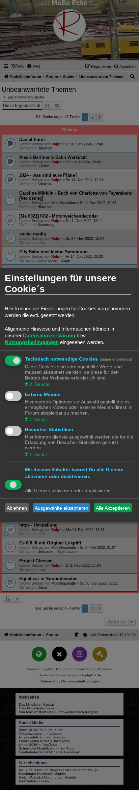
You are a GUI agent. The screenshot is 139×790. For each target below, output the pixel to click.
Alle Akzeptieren (113, 508)
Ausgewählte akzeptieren (61, 508)
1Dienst (38, 419)
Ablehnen (17, 508)
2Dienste (39, 384)
